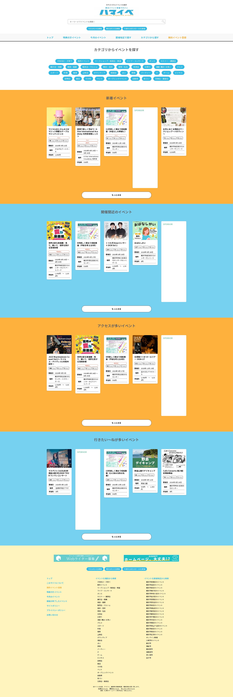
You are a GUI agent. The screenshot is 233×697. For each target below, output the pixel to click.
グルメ (180, 67)
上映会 (85, 72)
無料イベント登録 (177, 37)
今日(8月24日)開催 (95, 28)
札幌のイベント (103, 688)
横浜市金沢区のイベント (155, 596)
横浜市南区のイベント (154, 631)
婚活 (78, 78)
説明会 (67, 78)
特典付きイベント (72, 37)
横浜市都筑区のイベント (155, 611)
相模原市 (149, 652)
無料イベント (83, 61)
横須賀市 (149, 649)
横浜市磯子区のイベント (155, 590)
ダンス (152, 61)
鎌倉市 (148, 646)
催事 (75, 72)
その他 (88, 78)
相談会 (113, 72)
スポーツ (54, 72)
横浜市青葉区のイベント (155, 582)
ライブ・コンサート (135, 61)
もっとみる (116, 195)
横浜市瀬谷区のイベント (155, 608)
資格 (133, 72)
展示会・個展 (56, 67)
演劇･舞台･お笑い (163, 67)
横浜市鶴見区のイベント (155, 614)
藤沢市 (148, 643)
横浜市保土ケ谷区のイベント (156, 626)
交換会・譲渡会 (161, 78)
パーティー (145, 72)
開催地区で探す (123, 37)
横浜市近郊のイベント (154, 634)
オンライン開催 (152, 637)
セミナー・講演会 (168, 61)
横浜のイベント (114, 688)
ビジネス (179, 72)
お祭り (147, 67)
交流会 (136, 67)
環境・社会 (123, 67)
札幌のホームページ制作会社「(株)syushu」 (118, 690)
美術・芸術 (107, 67)
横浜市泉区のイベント (154, 588)
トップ (50, 37)
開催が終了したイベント (57, 601)
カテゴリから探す (150, 37)
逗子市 (148, 658)
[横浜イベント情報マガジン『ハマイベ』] (117, 12)
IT (157, 72)
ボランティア (99, 72)
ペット (99, 78)
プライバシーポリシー (56, 610)
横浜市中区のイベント (154, 620)
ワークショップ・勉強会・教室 (108, 61)
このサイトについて (55, 583)
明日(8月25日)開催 (113, 28)
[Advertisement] (145, 149)
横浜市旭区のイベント (154, 585)
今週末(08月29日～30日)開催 (134, 28)
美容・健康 (72, 67)
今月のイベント (98, 37)
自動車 (135, 78)
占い (124, 72)
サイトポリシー (53, 605)
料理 (65, 72)
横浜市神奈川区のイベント (156, 593)
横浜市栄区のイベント (154, 605)
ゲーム (166, 72)
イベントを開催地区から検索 (156, 578)
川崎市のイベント (152, 640)
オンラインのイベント (128, 688)
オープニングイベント (117, 78)
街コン (146, 78)
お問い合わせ (52, 615)
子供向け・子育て (64, 61)
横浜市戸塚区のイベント (155, 617)
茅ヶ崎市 (149, 655)
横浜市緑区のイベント (154, 629)
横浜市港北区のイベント (155, 602)
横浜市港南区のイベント (155, 599)
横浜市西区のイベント (154, 623)
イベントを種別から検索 (106, 578)
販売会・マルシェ (90, 67)
